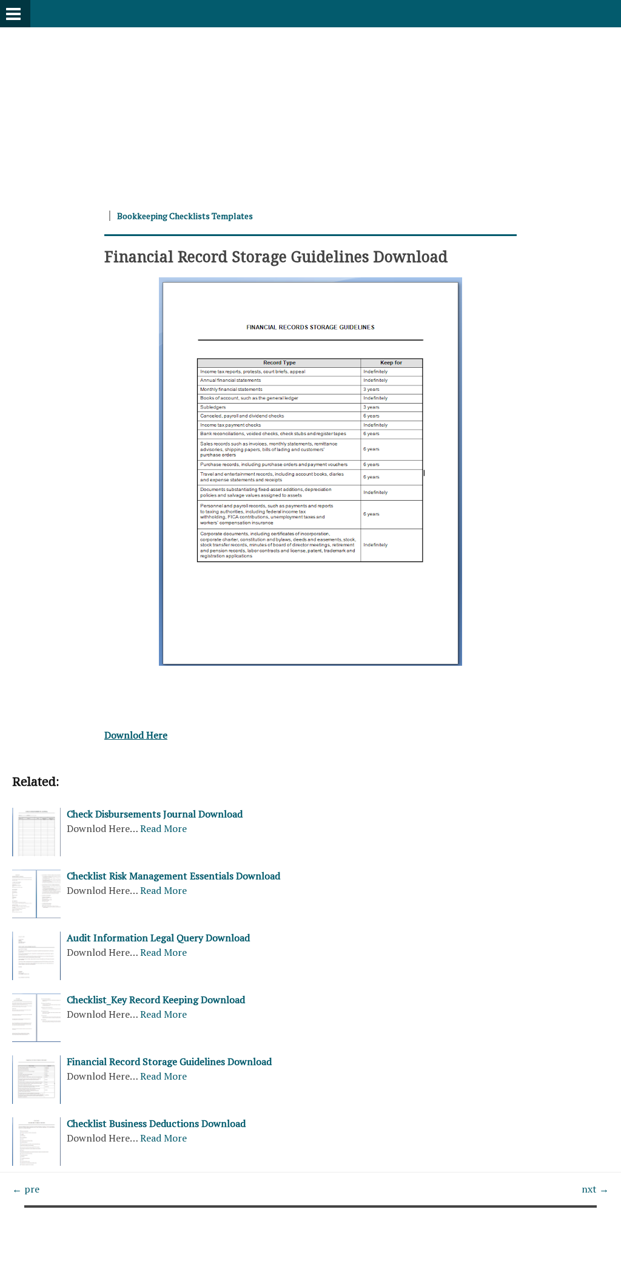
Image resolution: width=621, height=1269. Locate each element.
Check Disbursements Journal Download (155, 814)
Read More (163, 828)
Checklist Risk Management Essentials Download (173, 875)
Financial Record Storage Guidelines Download (276, 256)
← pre (25, 1189)
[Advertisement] (310, 112)
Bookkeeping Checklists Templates (185, 216)
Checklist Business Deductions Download (156, 1123)
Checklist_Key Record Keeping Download (156, 999)
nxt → (595, 1189)
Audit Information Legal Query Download (158, 937)
